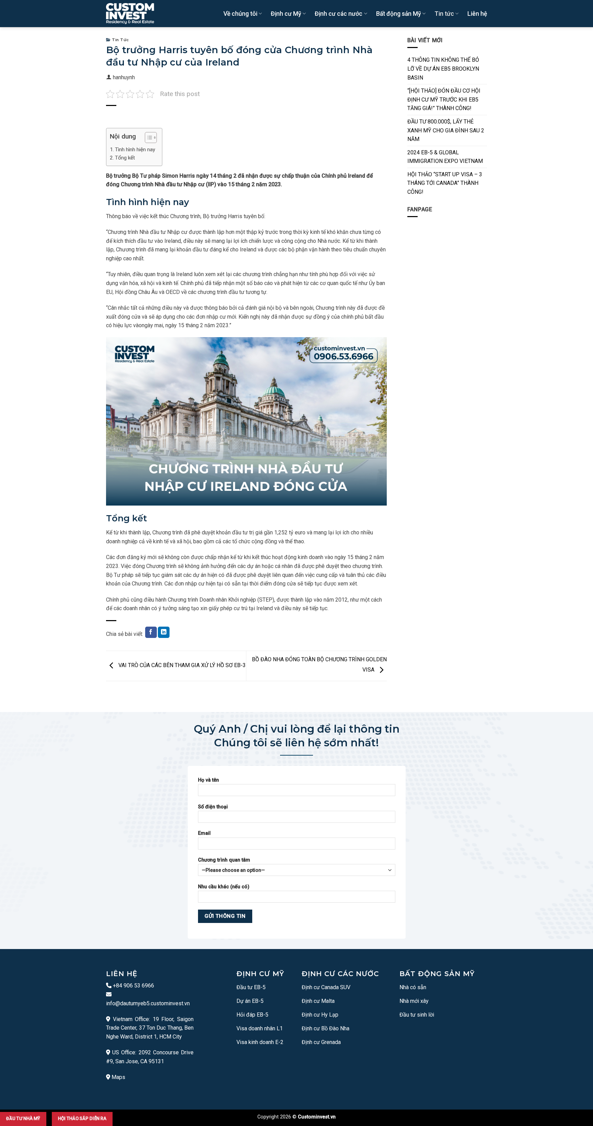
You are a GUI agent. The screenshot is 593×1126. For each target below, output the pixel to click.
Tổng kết (125, 158)
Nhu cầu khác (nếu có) (223, 887)
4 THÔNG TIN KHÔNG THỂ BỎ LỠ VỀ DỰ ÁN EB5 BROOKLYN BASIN (443, 69)
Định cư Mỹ (286, 13)
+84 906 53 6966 (133, 985)
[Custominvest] (130, 13)
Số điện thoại (213, 807)
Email (204, 833)
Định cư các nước (338, 13)
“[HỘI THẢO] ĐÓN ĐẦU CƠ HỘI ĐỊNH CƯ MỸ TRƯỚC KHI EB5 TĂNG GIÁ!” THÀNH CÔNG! (443, 99)
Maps (118, 1077)
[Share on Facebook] (151, 632)
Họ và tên (208, 780)
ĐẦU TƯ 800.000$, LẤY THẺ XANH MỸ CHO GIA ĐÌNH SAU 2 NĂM (445, 130)
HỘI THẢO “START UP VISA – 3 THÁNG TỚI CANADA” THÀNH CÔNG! (444, 183)
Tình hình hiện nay (135, 149)
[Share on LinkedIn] (164, 632)
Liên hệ (477, 13)
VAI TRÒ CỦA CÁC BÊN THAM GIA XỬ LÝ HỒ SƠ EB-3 (181, 665)
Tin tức (444, 13)
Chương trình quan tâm (224, 860)
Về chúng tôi (240, 13)
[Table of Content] (151, 137)
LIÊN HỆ (121, 974)
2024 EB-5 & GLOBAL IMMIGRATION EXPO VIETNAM (445, 157)
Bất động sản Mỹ (398, 13)
